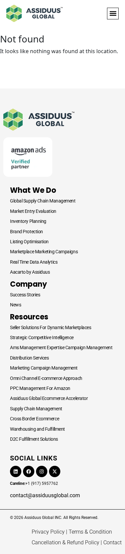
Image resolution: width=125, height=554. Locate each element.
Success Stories (25, 294)
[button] (113, 13)
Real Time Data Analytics (33, 262)
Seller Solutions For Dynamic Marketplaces (50, 327)
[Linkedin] (15, 471)
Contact (112, 542)
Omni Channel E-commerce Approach (46, 378)
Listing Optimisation (29, 241)
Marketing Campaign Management (44, 368)
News (15, 304)
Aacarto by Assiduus (30, 272)
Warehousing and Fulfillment (37, 429)
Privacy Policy (48, 532)
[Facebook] (28, 471)
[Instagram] (41, 471)
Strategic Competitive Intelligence (42, 337)
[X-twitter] (54, 471)
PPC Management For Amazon (40, 388)
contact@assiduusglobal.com (45, 495)
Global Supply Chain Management (43, 200)
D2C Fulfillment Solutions (34, 439)
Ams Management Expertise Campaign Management (61, 347)
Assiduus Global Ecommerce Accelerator (49, 398)
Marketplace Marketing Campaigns (44, 251)
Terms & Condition (90, 532)
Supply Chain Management (36, 408)
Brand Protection (26, 231)
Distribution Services (29, 358)
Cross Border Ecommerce (34, 418)
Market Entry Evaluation (33, 211)
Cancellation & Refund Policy (65, 542)
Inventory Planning (28, 221)
